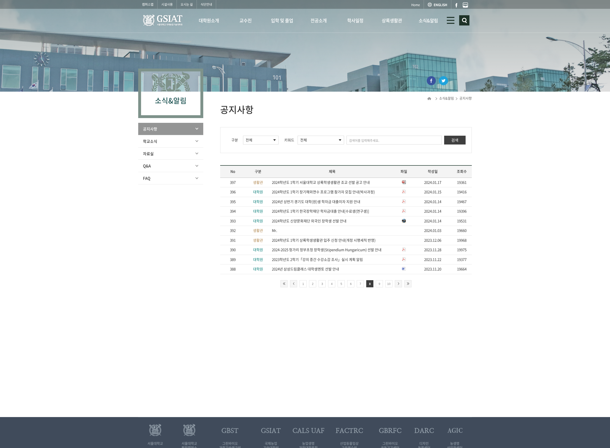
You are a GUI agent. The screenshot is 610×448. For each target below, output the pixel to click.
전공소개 (318, 20)
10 (389, 284)
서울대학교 (155, 443)
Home (415, 4)
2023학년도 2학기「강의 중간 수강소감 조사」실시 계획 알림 (317, 259)
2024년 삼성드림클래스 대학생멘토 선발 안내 (305, 269)
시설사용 (167, 4)
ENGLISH (440, 4)
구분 (234, 140)
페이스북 (456, 5)
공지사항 (150, 129)
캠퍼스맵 (147, 4)
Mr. (274, 230)
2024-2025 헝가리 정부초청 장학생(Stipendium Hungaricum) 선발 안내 (326, 249)
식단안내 (206, 4)
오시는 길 (187, 4)
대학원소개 (209, 20)
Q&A (147, 166)
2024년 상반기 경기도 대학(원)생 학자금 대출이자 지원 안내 (316, 201)
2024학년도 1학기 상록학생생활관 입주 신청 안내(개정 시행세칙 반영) (324, 240)
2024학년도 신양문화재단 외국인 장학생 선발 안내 (309, 221)
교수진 (245, 20)
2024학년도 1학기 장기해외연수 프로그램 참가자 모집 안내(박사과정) (323, 191)
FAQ (146, 178)
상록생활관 (392, 20)
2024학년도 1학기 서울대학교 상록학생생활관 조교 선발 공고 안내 (321, 182)
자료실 (148, 153)
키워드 (289, 140)
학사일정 (355, 20)
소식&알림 (428, 20)
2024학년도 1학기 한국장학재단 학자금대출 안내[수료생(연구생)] (320, 211)
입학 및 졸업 (282, 20)
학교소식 (150, 141)
